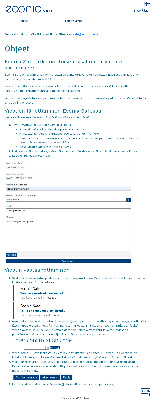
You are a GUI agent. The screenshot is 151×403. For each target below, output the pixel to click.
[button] (24, 21)
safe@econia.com (85, 34)
